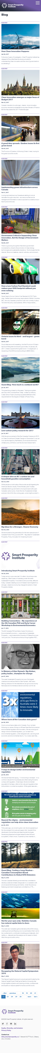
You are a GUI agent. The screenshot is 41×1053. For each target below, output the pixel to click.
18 (23, 993)
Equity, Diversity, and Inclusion (12, 1028)
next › (30, 996)
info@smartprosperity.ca (10, 1037)
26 (20, 996)
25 (16, 996)
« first (4, 993)
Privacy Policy (6, 1030)
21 (35, 993)
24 (12, 996)
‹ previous (12, 993)
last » (36, 996)
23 (8, 996)
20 (31, 993)
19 (27, 993)
